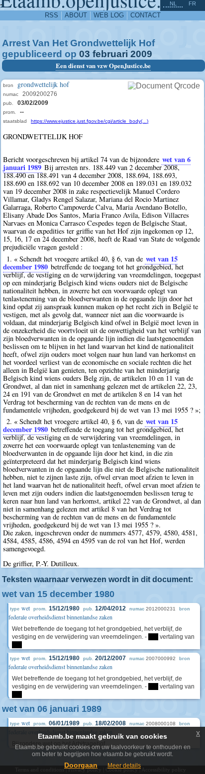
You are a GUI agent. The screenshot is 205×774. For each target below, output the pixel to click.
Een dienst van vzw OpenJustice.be (103, 65)
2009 (141, 54)
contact (145, 15)
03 (84, 54)
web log (109, 15)
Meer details (124, 765)
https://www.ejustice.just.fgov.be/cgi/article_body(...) (89, 121)
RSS (51, 15)
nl (173, 3)
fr (192, 3)
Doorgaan (81, 765)
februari (110, 54)
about (76, 15)
